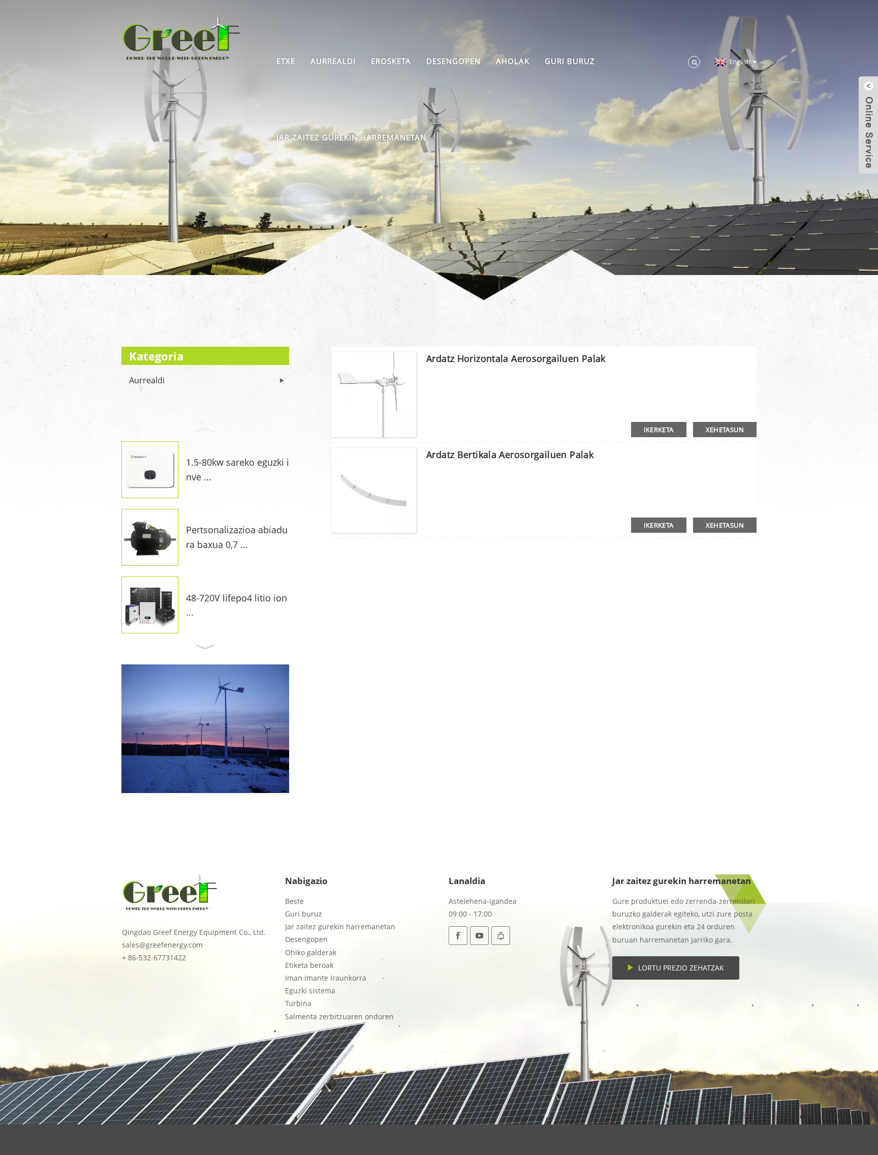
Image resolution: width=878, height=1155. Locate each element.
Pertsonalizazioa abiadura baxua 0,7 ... (237, 537)
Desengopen (453, 61)
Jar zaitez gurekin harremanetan (351, 137)
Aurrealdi (333, 61)
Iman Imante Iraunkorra (325, 978)
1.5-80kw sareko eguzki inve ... (237, 469)
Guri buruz (570, 61)
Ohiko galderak (310, 952)
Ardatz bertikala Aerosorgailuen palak (509, 454)
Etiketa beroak (309, 965)
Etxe (285, 61)
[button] (205, 428)
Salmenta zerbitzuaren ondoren (339, 1016)
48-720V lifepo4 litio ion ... (236, 605)
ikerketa (659, 429)
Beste (294, 901)
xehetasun (725, 429)
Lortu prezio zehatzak (681, 967)
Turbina (298, 1003)
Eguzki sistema (310, 990)
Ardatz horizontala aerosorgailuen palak (516, 358)
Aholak (512, 61)
